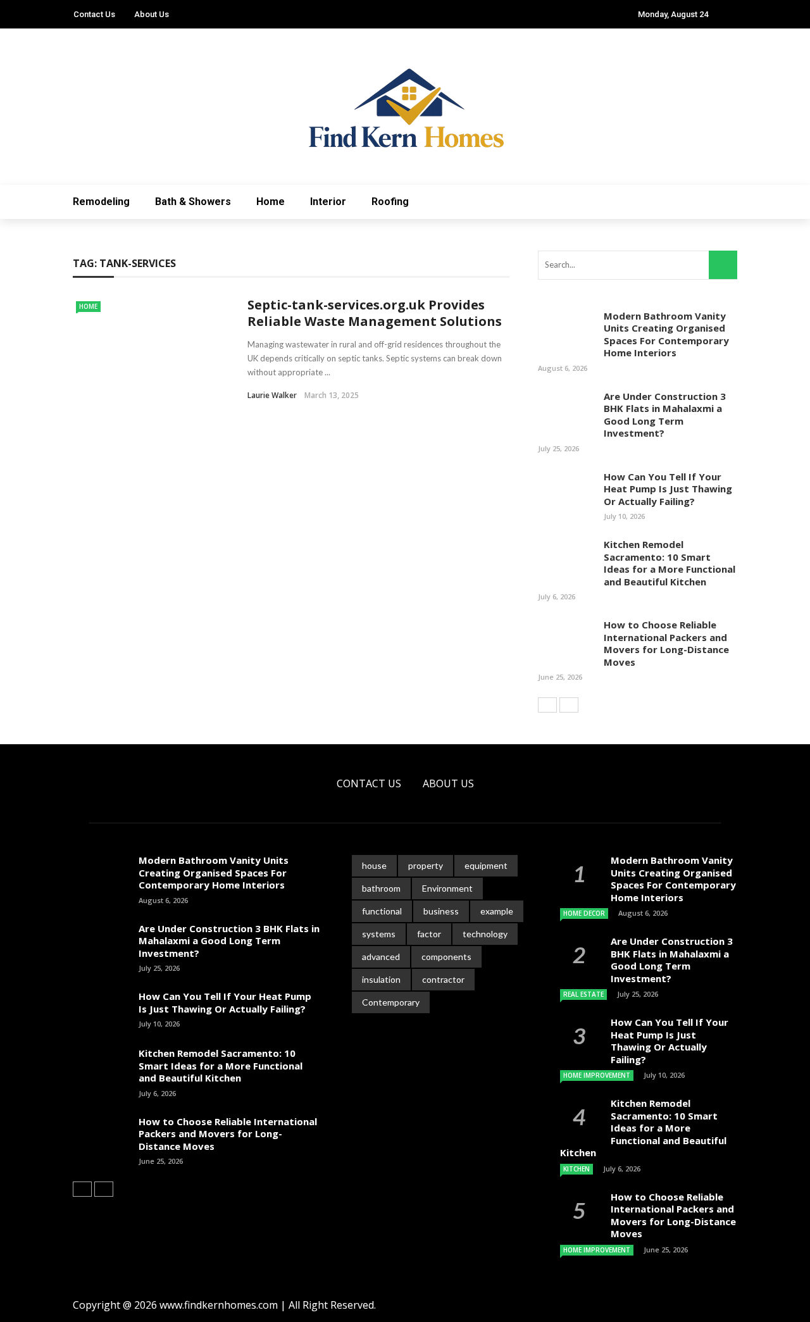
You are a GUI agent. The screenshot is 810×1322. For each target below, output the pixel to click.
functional (382, 911)
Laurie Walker (272, 395)
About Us (151, 14)
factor (429, 933)
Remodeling (101, 202)
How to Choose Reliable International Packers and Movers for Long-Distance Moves (666, 643)
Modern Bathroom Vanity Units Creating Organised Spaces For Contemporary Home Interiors (666, 334)
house (374, 865)
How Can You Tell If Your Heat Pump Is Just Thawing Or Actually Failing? (668, 489)
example (496, 911)
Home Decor (584, 913)
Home (270, 202)
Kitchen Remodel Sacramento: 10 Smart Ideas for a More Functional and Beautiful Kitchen (669, 563)
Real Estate (583, 994)
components (446, 956)
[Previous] (547, 705)
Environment (447, 888)
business (441, 911)
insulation (381, 979)
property (425, 865)
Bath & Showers (193, 202)
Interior (328, 202)
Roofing (390, 202)
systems (379, 933)
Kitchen (576, 1168)
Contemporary (391, 1002)
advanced (381, 956)
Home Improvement (596, 1075)
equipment (486, 865)
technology (485, 933)
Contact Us (94, 14)
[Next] (568, 705)
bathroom (381, 888)
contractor (443, 979)
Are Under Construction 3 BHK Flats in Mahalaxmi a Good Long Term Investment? (665, 415)
